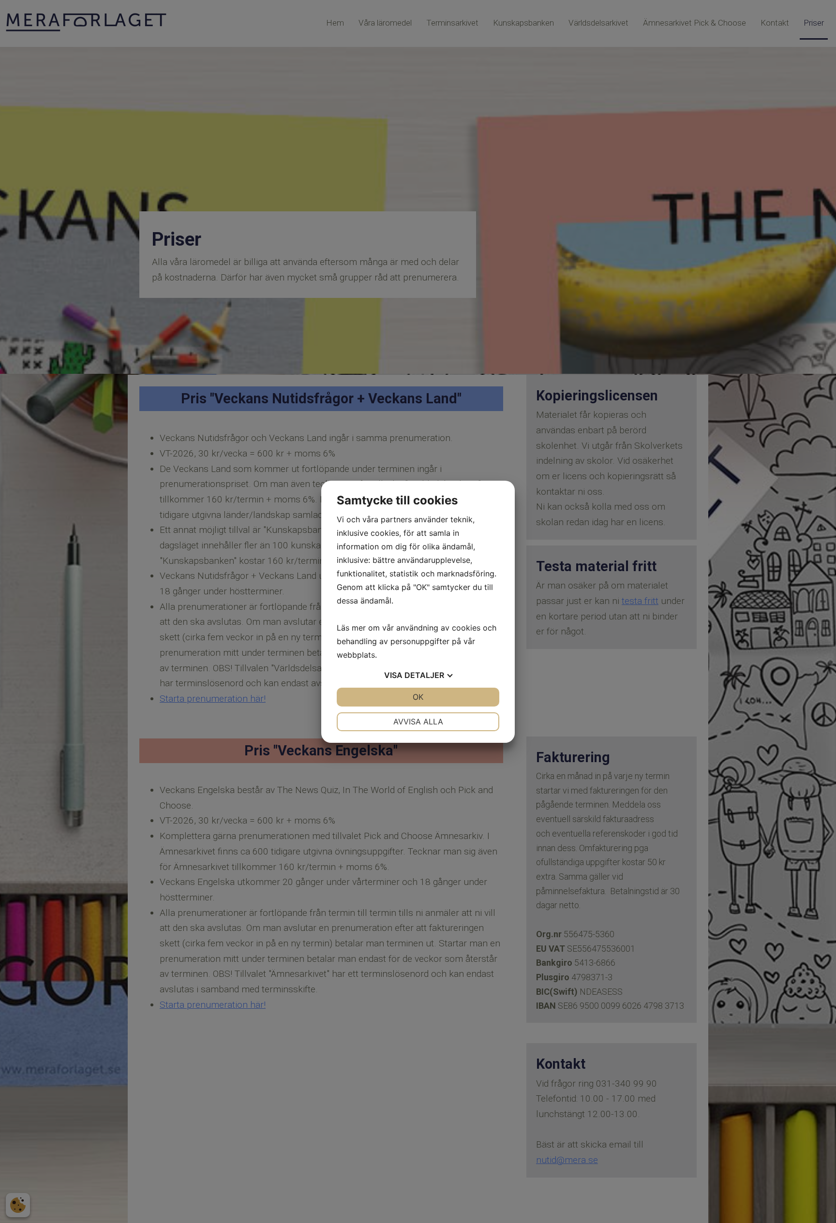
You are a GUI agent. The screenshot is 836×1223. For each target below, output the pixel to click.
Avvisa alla (418, 721)
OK (418, 697)
